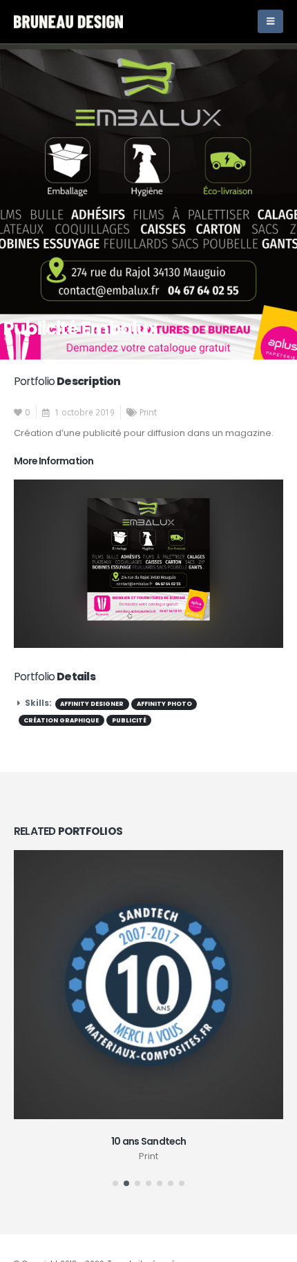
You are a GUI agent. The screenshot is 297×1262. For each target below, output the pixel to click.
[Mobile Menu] (270, 21)
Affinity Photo (164, 704)
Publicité (129, 720)
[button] (115, 1183)
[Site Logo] (68, 21)
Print (148, 412)
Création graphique (61, 720)
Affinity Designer (92, 704)
